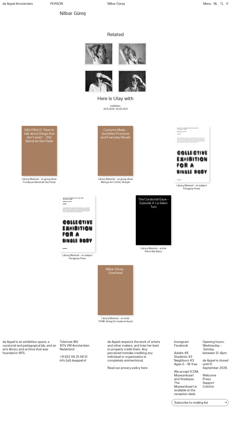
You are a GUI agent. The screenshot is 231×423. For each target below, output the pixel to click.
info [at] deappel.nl (73, 360)
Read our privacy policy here (127, 368)
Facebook (181, 345)
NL (216, 4)
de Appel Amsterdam (18, 4)
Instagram (181, 342)
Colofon (208, 386)
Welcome (209, 375)
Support (208, 383)
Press (207, 379)
